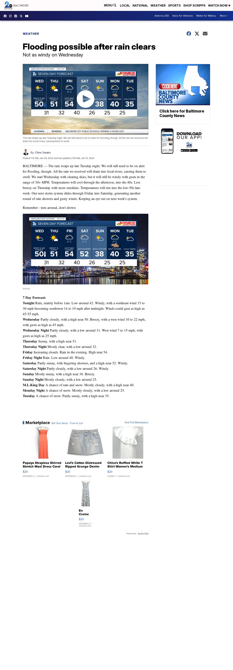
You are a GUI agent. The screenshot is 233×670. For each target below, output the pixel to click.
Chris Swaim (43, 152)
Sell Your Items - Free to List (67, 423)
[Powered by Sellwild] (143, 533)
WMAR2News (16, 16)
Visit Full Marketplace (136, 422)
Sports (174, 5)
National (140, 5)
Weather (158, 5)
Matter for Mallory (206, 16)
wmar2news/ (6, 16)
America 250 (162, 16)
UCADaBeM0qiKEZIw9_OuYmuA (27, 16)
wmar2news (11, 16)
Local (125, 5)
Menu (108, 5)
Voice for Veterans (182, 16)
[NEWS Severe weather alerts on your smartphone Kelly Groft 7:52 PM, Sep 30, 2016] (183, 157)
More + (224, 16)
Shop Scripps (194, 5)
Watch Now (218, 5)
